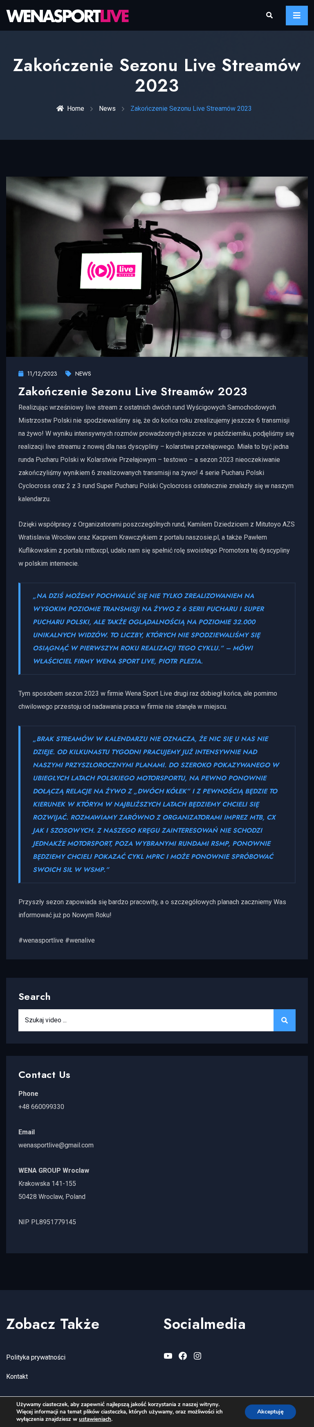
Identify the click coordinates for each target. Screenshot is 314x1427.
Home (75, 108)
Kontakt (17, 1376)
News (107, 108)
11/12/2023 (42, 374)
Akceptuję (270, 1412)
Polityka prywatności (35, 1357)
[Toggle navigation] (297, 15)
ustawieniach (95, 1419)
